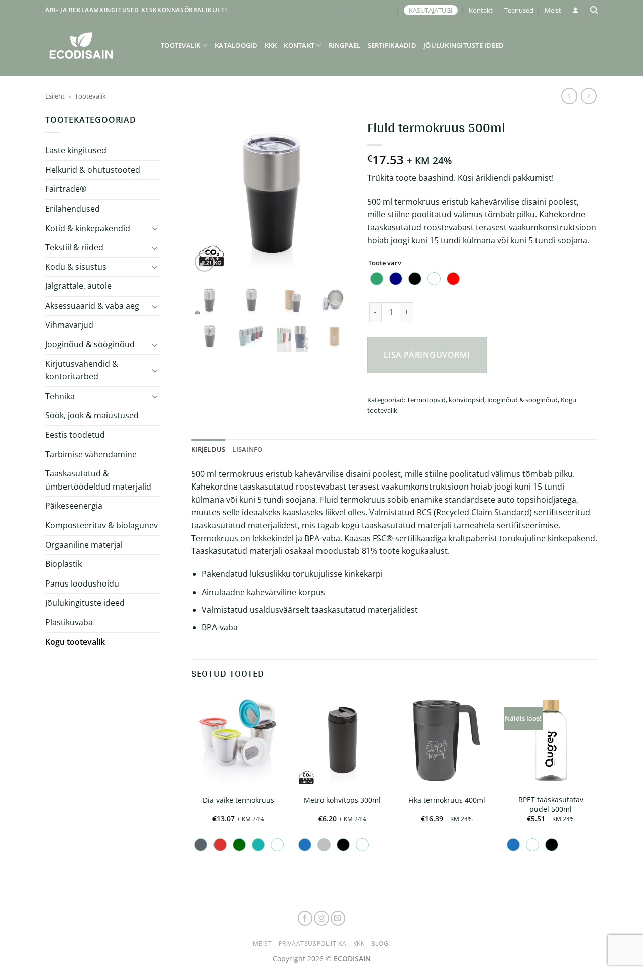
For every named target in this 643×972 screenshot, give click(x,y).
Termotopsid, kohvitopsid (445, 399)
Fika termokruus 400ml (446, 800)
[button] (575, 10)
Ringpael (345, 45)
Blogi (380, 943)
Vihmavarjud (69, 324)
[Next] (336, 194)
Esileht (55, 96)
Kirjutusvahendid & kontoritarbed (81, 370)
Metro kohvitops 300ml (342, 800)
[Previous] (207, 194)
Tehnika (60, 396)
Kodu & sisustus (75, 266)
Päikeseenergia (73, 505)
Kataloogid (236, 45)
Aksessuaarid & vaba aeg (92, 305)
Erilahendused (72, 208)
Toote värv (384, 263)
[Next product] (569, 96)
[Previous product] (588, 96)
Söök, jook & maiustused (92, 415)
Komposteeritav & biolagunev (101, 525)
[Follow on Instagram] (321, 918)
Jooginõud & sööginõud (90, 344)
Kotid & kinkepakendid (87, 228)
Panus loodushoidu (82, 583)
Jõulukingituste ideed (463, 45)
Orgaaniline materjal (84, 544)
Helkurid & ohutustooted (92, 169)
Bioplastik (63, 563)
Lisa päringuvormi (427, 354)
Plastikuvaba (69, 622)
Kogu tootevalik (75, 641)
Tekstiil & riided (74, 247)
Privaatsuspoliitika (313, 943)
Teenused (518, 10)
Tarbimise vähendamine (91, 454)
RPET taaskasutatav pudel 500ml (550, 804)
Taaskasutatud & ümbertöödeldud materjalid (98, 480)
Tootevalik (181, 45)
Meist (553, 10)
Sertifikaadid (392, 45)
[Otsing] (594, 10)
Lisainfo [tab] (247, 449)
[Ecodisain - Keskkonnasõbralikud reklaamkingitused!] (95, 45)
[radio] (376, 278)
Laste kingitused (75, 150)
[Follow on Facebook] (305, 918)
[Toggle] (155, 228)
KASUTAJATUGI (431, 10)
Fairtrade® (65, 189)
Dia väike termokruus (238, 800)
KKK (271, 45)
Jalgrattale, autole (78, 285)
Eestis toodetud (75, 434)
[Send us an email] (338, 918)
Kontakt (481, 10)
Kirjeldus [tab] (208, 449)
